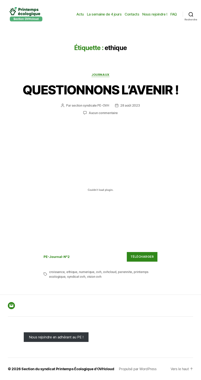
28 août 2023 (130, 105)
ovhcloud (109, 272)
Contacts (132, 14)
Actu (80, 14)
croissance (57, 272)
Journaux (100, 75)
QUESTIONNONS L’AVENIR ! (100, 89)
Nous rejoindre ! (154, 14)
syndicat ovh (76, 277)
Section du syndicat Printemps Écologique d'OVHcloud (67, 369)
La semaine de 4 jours (104, 14)
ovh (98, 272)
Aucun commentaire (103, 113)
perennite (125, 272)
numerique (86, 272)
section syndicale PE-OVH (90, 105)
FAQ (173, 14)
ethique (71, 272)
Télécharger (142, 257)
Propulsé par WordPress (137, 369)
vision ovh (94, 277)
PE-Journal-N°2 (57, 257)
